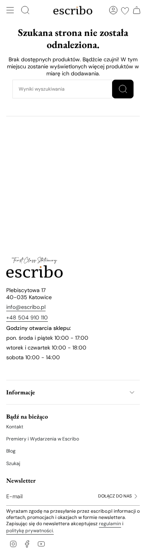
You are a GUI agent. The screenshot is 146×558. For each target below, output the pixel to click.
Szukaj (13, 463)
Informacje (20, 392)
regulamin (110, 524)
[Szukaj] (123, 89)
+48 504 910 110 (27, 317)
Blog (11, 451)
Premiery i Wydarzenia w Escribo (42, 439)
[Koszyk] (136, 10)
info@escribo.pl (26, 306)
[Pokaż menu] (10, 10)
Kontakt (14, 427)
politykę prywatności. (30, 531)
